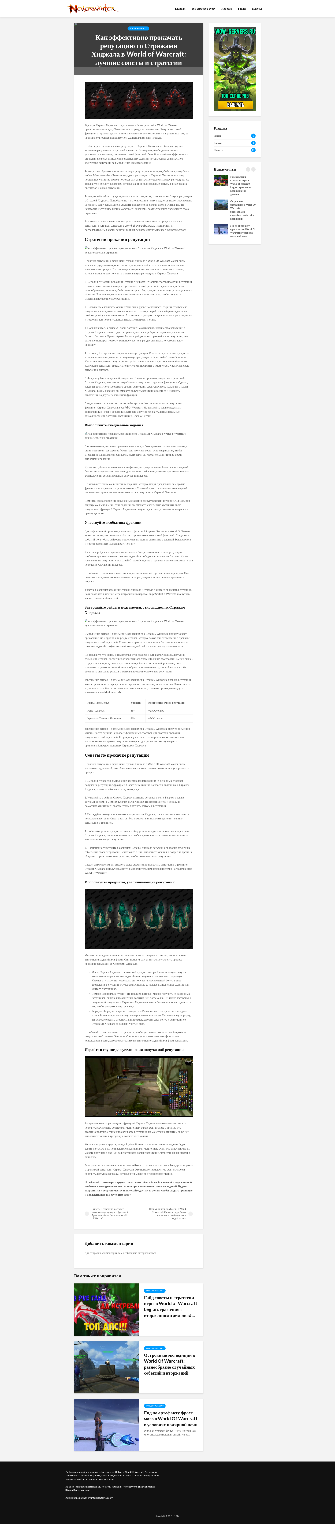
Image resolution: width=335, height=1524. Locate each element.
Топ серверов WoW (203, 8)
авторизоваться (147, 1253)
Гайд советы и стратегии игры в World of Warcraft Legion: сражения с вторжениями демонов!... (170, 1306)
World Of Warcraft (138, 28)
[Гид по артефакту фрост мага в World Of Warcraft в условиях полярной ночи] (106, 1424)
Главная (180, 8)
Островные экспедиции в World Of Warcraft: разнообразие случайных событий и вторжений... (169, 1364)
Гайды (242, 8)
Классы (257, 8)
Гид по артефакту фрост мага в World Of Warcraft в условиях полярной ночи (171, 1418)
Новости (226, 8)
